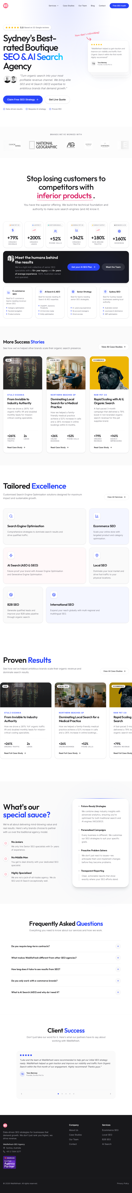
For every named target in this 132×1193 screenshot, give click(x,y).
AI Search (106, 1144)
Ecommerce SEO (110, 1130)
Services (52, 6)
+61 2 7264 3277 (13, 1151)
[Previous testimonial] (21, 1094)
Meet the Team (113, 267)
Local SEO (107, 1134)
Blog (93, 6)
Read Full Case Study (13, 753)
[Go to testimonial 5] (73, 1093)
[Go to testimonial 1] (58, 1093)
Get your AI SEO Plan (82, 267)
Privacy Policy (123, 1183)
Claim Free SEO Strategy (21, 99)
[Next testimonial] (110, 1094)
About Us (73, 1130)
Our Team (83, 6)
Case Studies (68, 6)
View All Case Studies (112, 347)
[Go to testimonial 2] (62, 1093)
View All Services (115, 497)
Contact (102, 6)
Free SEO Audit (119, 6)
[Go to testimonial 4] (69, 1093)
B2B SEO (106, 1139)
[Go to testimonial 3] (66, 1093)
